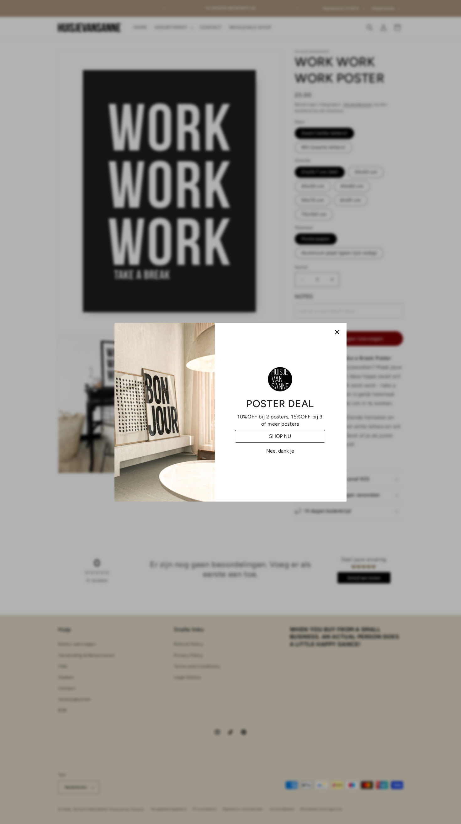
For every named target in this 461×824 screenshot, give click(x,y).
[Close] (337, 332)
